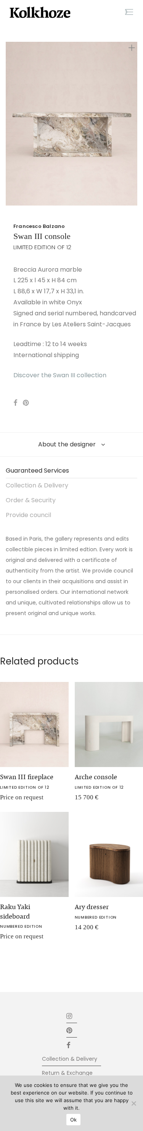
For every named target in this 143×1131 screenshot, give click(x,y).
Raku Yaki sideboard (15, 911)
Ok (73, 1120)
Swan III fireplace (26, 776)
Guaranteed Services (37, 470)
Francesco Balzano (39, 226)
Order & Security (31, 500)
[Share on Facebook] (15, 403)
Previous (7, 124)
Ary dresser (92, 906)
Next (135, 124)
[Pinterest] (69, 1030)
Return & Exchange (67, 1073)
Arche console (96, 776)
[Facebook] (71, 1045)
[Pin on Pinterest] (26, 403)
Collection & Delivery (37, 485)
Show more (84, 800)
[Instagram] (69, 1016)
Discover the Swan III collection (59, 375)
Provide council (28, 515)
